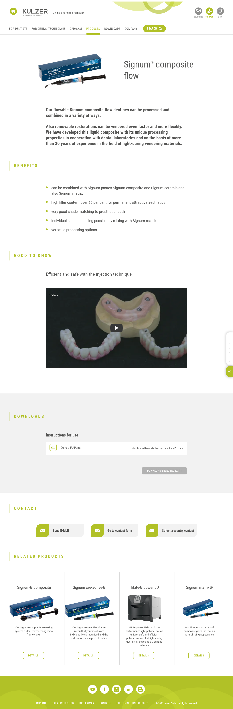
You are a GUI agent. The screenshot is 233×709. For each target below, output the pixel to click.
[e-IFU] (220, 11)
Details (33, 655)
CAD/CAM (76, 28)
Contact (105, 703)
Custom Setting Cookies (132, 703)
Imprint (41, 703)
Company (131, 28)
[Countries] (198, 11)
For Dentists (18, 28)
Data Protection (63, 703)
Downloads (112, 28)
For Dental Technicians (49, 28)
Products (93, 28)
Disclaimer (86, 703)
